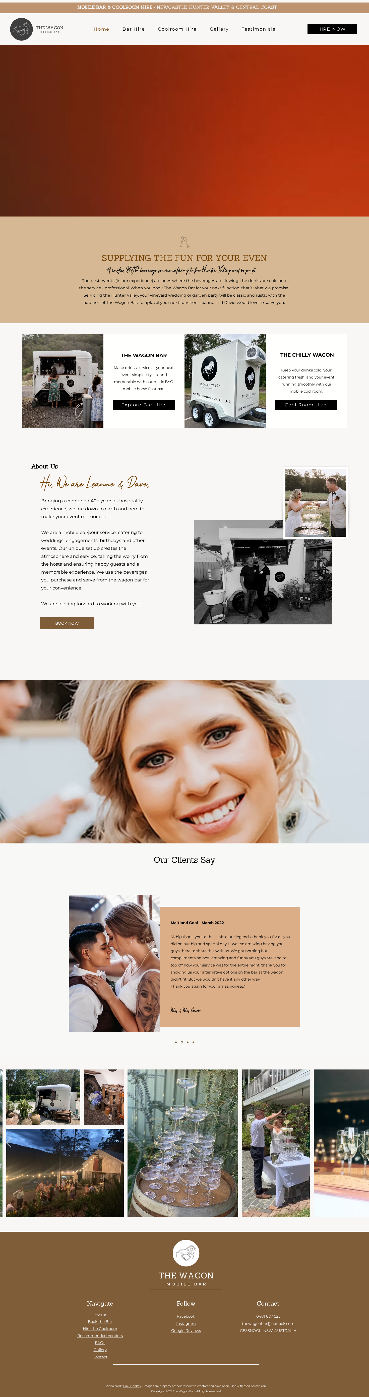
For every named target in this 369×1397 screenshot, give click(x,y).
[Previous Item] (9, 1143)
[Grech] (181, 1042)
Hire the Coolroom (100, 1328)
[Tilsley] (187, 1042)
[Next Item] (360, 1143)
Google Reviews (186, 1330)
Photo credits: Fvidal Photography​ (97, 1037)
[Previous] (8, 963)
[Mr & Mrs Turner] (176, 1042)
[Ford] (193, 1042)
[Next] (361, 963)
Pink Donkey (132, 1386)
